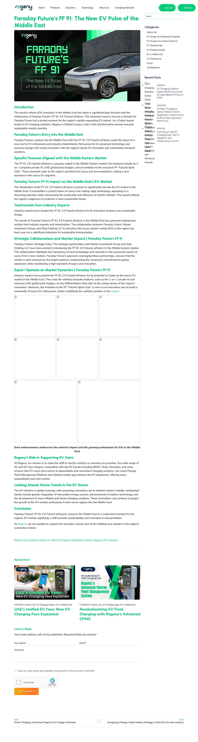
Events (150, 63)
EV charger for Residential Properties (163, 36)
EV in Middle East (64, 604)
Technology (87, 7)
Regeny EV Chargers (106, 540)
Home (41, 7)
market (115, 291)
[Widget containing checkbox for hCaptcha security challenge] (36, 682)
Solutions (71, 7)
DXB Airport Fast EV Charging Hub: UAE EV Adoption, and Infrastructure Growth (168, 136)
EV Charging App (111, 604)
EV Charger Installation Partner (75, 540)
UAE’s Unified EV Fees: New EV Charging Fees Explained (42, 612)
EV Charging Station (46, 604)
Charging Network (124, 7)
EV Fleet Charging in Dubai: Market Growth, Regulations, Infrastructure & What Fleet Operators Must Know (170, 114)
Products (55, 7)
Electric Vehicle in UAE (42, 540)
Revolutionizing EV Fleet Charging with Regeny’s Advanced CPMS (110, 614)
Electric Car (30, 604)
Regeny (22, 524)
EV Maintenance (154, 58)
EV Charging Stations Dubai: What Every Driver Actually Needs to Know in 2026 (170, 93)
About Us (104, 7)
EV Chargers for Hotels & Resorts (162, 41)
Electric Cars (21, 540)
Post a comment (26, 691)
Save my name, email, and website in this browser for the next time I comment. (56, 670)
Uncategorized (153, 67)
